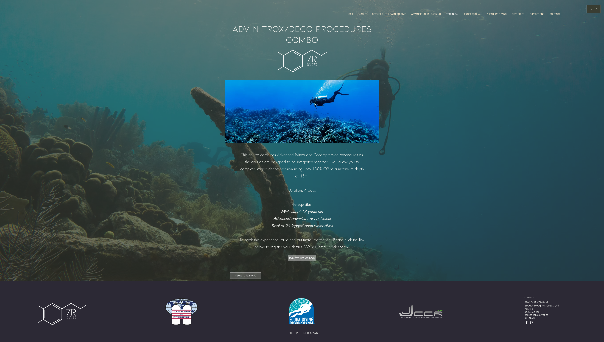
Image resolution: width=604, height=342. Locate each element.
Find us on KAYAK (302, 333)
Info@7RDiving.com (546, 305)
